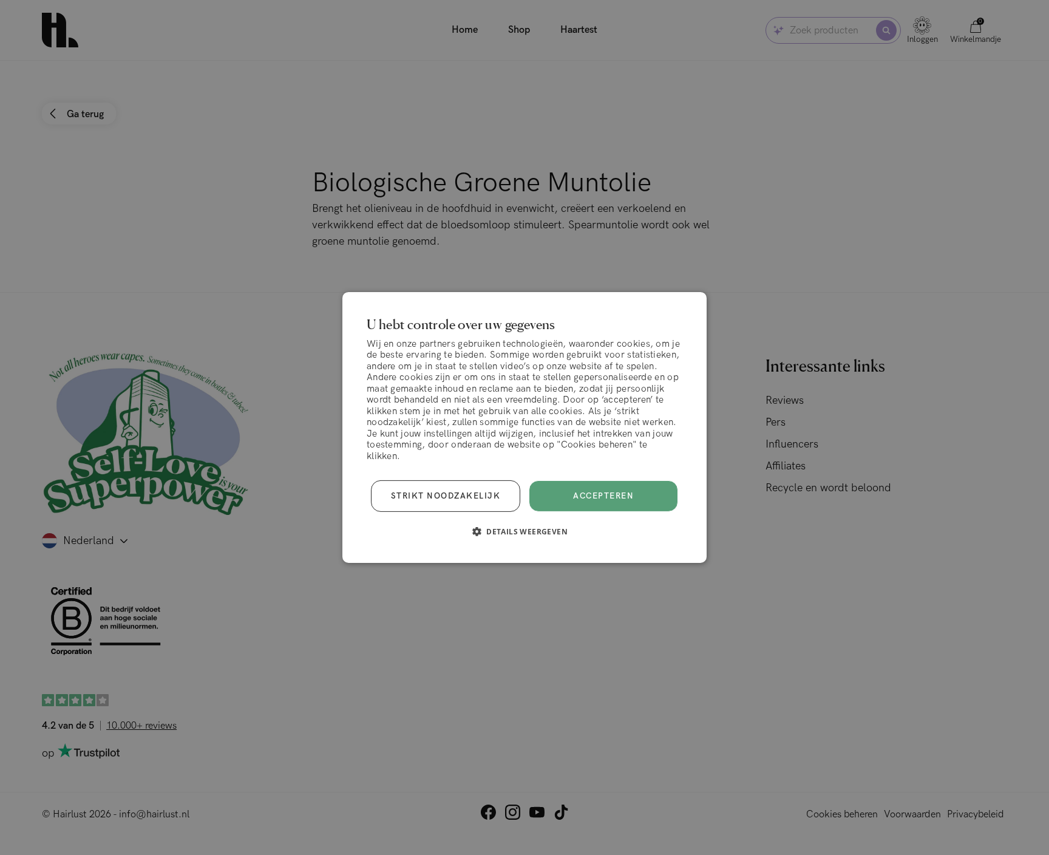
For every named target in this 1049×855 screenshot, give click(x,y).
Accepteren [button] (603, 496)
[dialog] (524, 427)
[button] (524, 531)
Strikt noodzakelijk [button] (446, 496)
